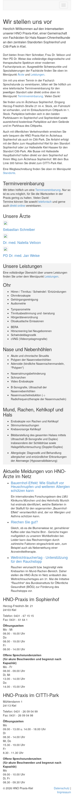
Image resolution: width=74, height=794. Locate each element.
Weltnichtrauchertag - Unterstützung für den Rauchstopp (39, 559)
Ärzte (21, 74)
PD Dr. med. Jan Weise (21, 255)
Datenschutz (61, 788)
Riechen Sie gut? (24, 521)
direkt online (17, 205)
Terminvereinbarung (30, 96)
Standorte (9, 173)
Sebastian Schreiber (19, 229)
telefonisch (45, 202)
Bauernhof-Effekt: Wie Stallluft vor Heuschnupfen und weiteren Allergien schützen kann (40, 486)
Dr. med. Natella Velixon (22, 242)
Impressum (64, 792)
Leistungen (37, 74)
